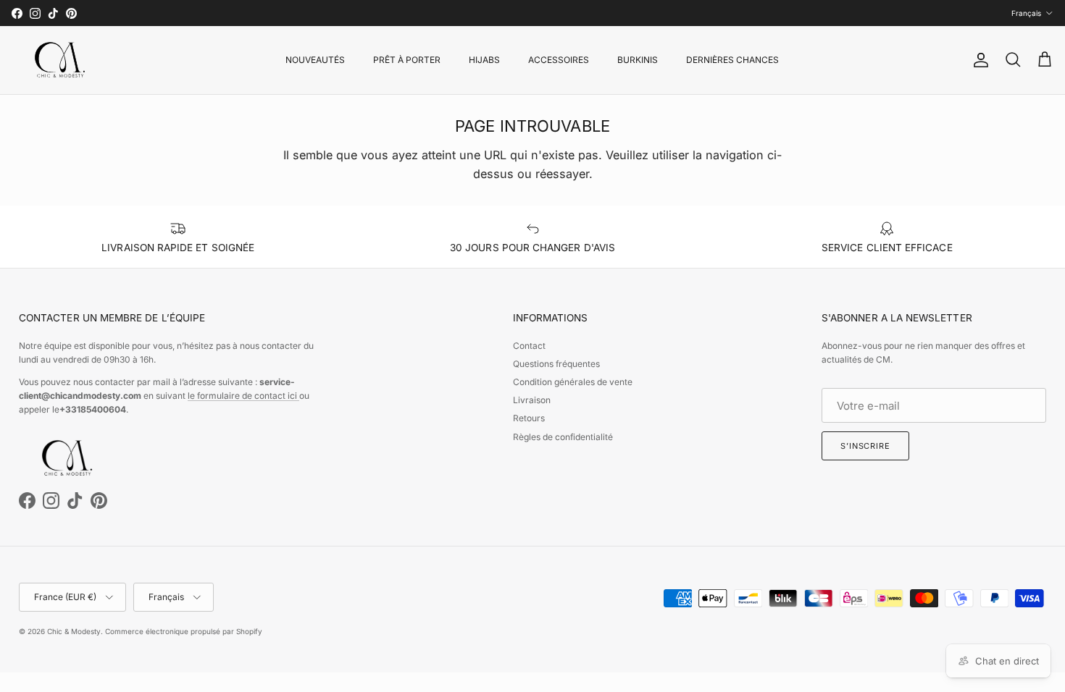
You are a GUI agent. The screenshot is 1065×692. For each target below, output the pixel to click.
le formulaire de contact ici (243, 395)
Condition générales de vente (572, 381)
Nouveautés (315, 59)
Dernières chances (732, 59)
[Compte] (978, 60)
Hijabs (484, 59)
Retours (529, 418)
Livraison (532, 399)
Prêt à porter (406, 59)
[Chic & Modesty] (62, 60)
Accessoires (558, 59)
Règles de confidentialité (563, 436)
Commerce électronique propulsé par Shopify (183, 631)
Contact (529, 345)
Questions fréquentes (556, 363)
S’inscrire (865, 446)
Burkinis (637, 59)
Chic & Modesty (74, 631)
